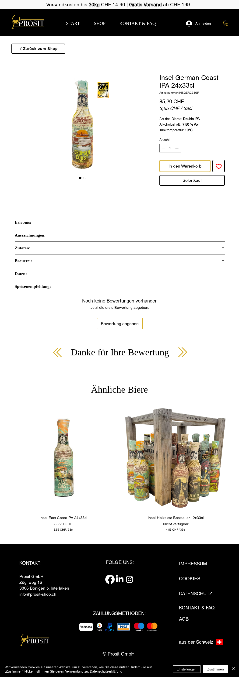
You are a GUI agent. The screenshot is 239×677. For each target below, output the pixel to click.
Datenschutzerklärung (106, 671)
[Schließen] (233, 669)
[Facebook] (110, 579)
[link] (225, 23)
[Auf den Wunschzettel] (218, 166)
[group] (119, 468)
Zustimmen (215, 669)
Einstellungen (187, 669)
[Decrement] (163, 148)
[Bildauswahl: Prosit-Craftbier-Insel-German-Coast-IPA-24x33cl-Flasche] (80, 177)
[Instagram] (129, 579)
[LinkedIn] (119, 579)
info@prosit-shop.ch (37, 594)
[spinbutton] (170, 148)
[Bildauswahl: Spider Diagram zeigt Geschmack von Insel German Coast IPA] (84, 177)
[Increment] (177, 148)
